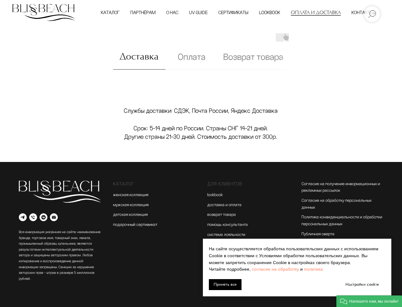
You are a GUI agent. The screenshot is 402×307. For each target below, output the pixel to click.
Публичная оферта (318, 234)
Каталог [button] (110, 12)
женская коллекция (130, 195)
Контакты (362, 12)
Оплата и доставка (316, 12)
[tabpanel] (201, 125)
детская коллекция (130, 214)
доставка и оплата (224, 205)
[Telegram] (23, 217)
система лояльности (226, 234)
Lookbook (269, 12)
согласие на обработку (275, 269)
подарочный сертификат (135, 224)
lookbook (215, 195)
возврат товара (221, 214)
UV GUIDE (198, 12)
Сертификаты (233, 12)
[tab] (139, 60)
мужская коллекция (131, 205)
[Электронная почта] (54, 217)
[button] (369, 301)
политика (313, 269)
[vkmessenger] (43, 217)
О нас (172, 12)
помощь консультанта (227, 224)
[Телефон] (33, 217)
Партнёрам (142, 12)
